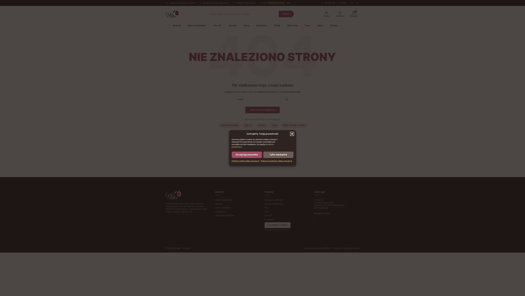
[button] (292, 134)
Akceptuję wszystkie (247, 154)
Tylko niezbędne (278, 154)
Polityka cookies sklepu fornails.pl (245, 161)
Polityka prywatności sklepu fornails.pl (276, 161)
